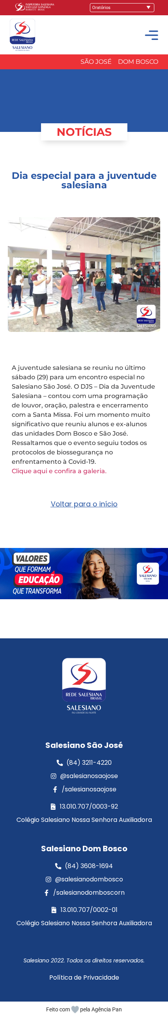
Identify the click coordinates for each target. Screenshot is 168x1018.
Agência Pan (106, 1009)
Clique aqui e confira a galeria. (59, 471)
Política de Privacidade (84, 977)
